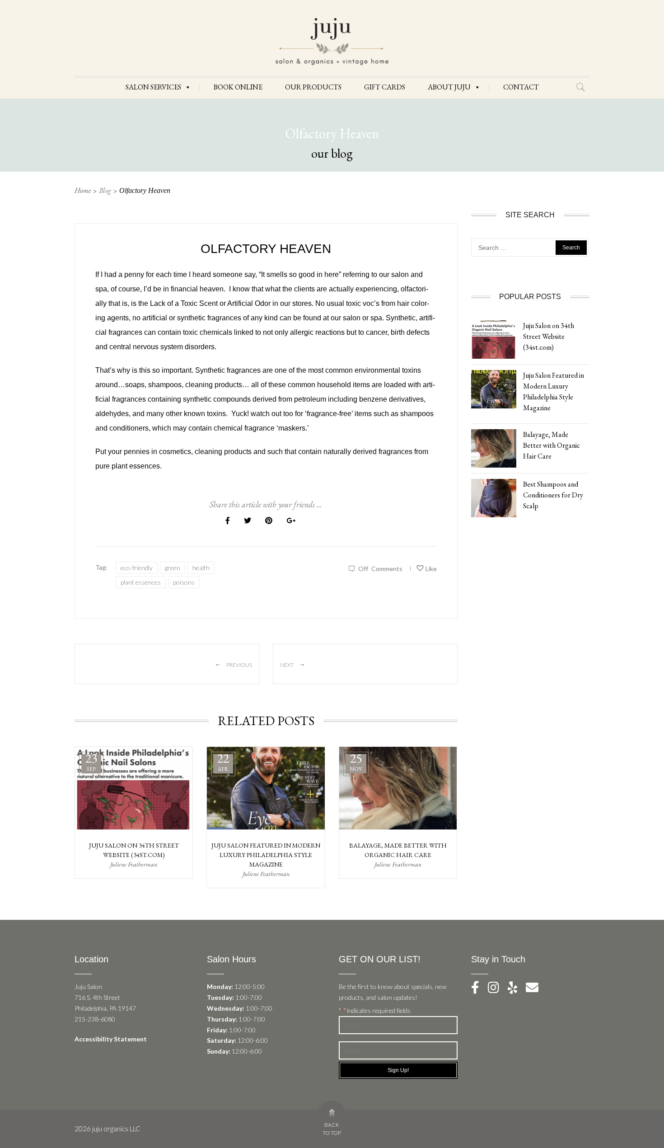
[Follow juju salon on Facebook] (478, 989)
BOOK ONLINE (238, 87)
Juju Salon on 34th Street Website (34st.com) (548, 336)
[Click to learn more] (133, 788)
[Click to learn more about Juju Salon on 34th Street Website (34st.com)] (493, 338)
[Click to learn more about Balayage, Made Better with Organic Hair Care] (493, 447)
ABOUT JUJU (449, 87)
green (172, 568)
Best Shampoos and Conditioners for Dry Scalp (553, 495)
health (201, 568)
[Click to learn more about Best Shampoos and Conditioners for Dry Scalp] (493, 497)
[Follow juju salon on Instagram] (497, 989)
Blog (105, 190)
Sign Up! (398, 1070)
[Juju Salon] (332, 41)
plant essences (141, 582)
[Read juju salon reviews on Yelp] (517, 989)
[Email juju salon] (536, 989)
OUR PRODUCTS (313, 87)
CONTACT (521, 87)
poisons (184, 582)
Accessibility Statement (111, 1039)
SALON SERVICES (153, 87)
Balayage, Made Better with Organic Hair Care (551, 445)
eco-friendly (137, 568)
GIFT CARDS (384, 87)
